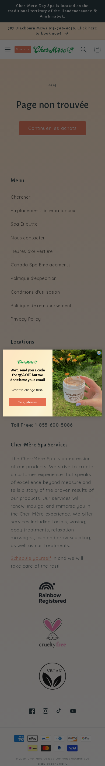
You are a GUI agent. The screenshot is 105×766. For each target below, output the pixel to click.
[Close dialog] (99, 353)
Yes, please (27, 402)
